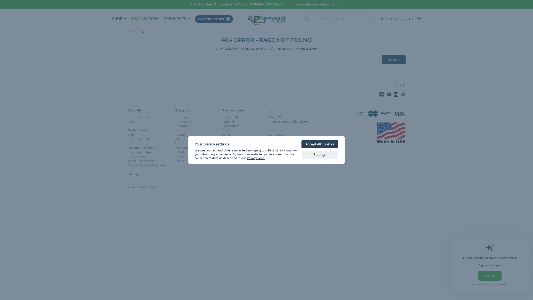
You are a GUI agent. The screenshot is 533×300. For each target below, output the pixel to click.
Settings (320, 154)
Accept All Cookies (320, 144)
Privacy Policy (256, 158)
